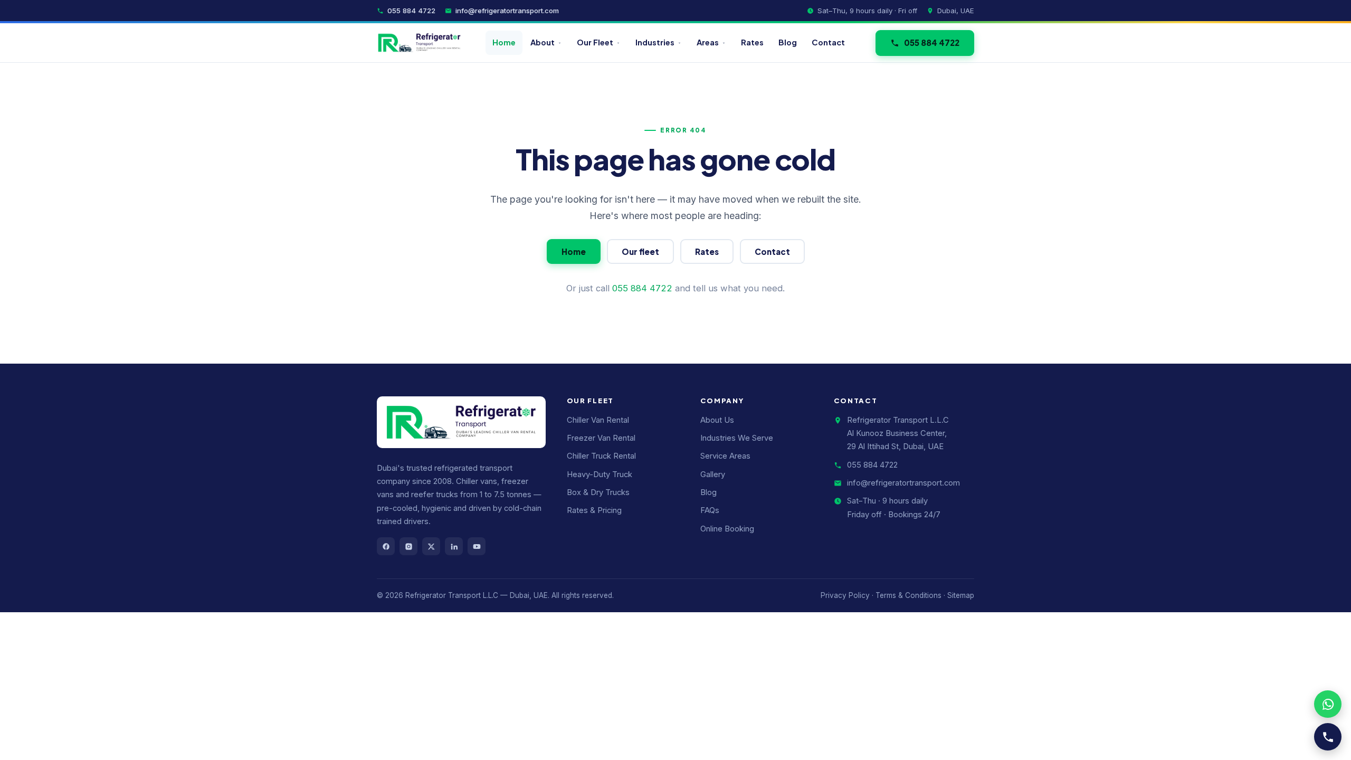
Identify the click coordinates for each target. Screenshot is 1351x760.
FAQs (709, 510)
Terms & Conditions (908, 595)
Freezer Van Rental (601, 438)
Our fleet (640, 251)
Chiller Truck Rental (601, 456)
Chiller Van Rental (598, 420)
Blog (787, 42)
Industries (654, 42)
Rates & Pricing (594, 510)
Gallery (712, 474)
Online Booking (727, 529)
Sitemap (960, 595)
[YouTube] (477, 546)
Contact (828, 42)
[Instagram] (408, 546)
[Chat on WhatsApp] (1328, 704)
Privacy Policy (845, 595)
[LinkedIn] (454, 546)
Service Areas (725, 456)
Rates (752, 42)
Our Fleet (595, 42)
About (542, 42)
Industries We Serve (736, 438)
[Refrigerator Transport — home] (419, 43)
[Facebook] (386, 546)
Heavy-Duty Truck (599, 474)
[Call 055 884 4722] (1328, 736)
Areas (708, 42)
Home (504, 42)
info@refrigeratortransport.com (507, 10)
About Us (717, 420)
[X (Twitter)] (431, 546)
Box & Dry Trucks (598, 492)
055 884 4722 (411, 10)
